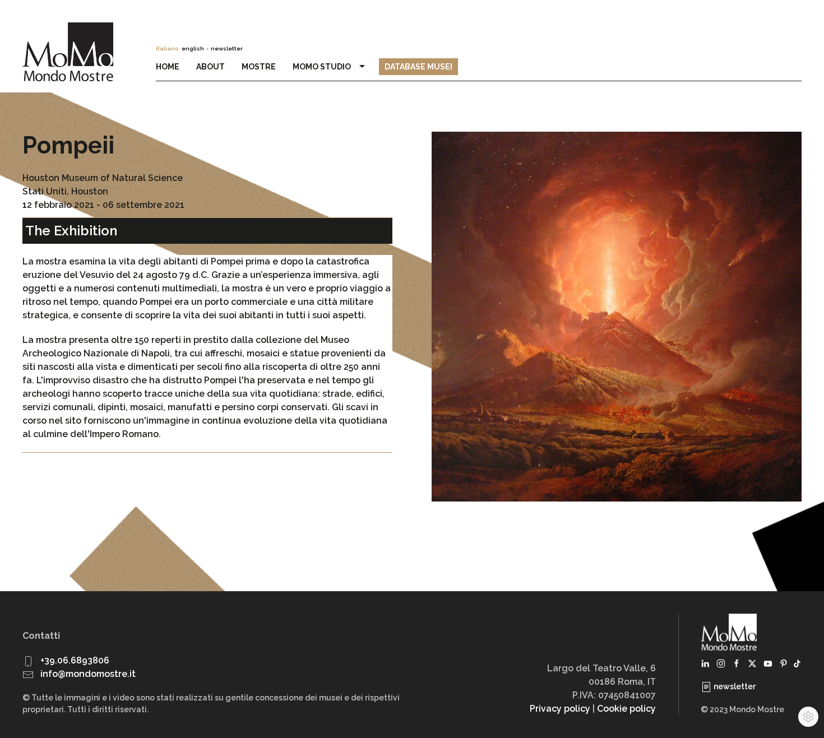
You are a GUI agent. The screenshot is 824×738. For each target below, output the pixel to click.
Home (167, 66)
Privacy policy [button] (560, 708)
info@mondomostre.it (88, 674)
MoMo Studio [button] (323, 66)
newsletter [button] (227, 48)
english (193, 48)
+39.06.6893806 (74, 660)
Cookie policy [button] (626, 708)
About (210, 66)
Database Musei (418, 66)
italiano (167, 48)
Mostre (259, 66)
